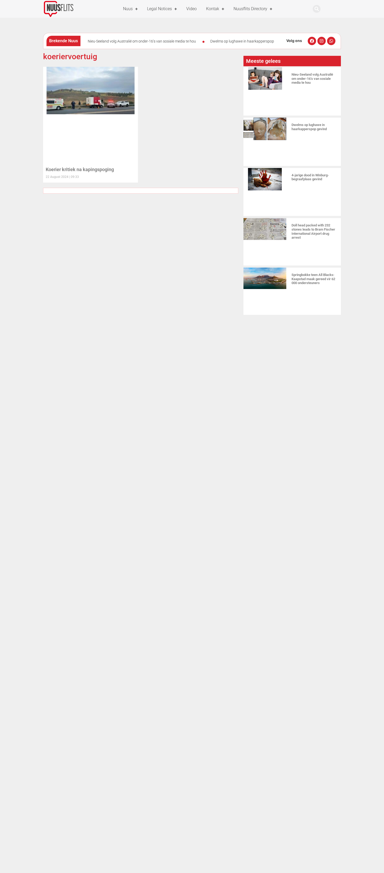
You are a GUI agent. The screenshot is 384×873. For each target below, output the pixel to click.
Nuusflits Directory (250, 8)
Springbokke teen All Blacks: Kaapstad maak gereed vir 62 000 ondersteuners (313, 279)
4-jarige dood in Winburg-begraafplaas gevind (310, 177)
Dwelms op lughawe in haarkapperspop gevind (309, 127)
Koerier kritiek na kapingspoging (80, 169)
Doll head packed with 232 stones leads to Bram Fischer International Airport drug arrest (313, 231)
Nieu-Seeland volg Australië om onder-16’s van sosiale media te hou (142, 41)
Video (191, 8)
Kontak (212, 8)
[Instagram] (321, 41)
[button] (317, 9)
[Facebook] (312, 41)
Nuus (128, 8)
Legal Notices (159, 8)
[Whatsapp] (331, 41)
